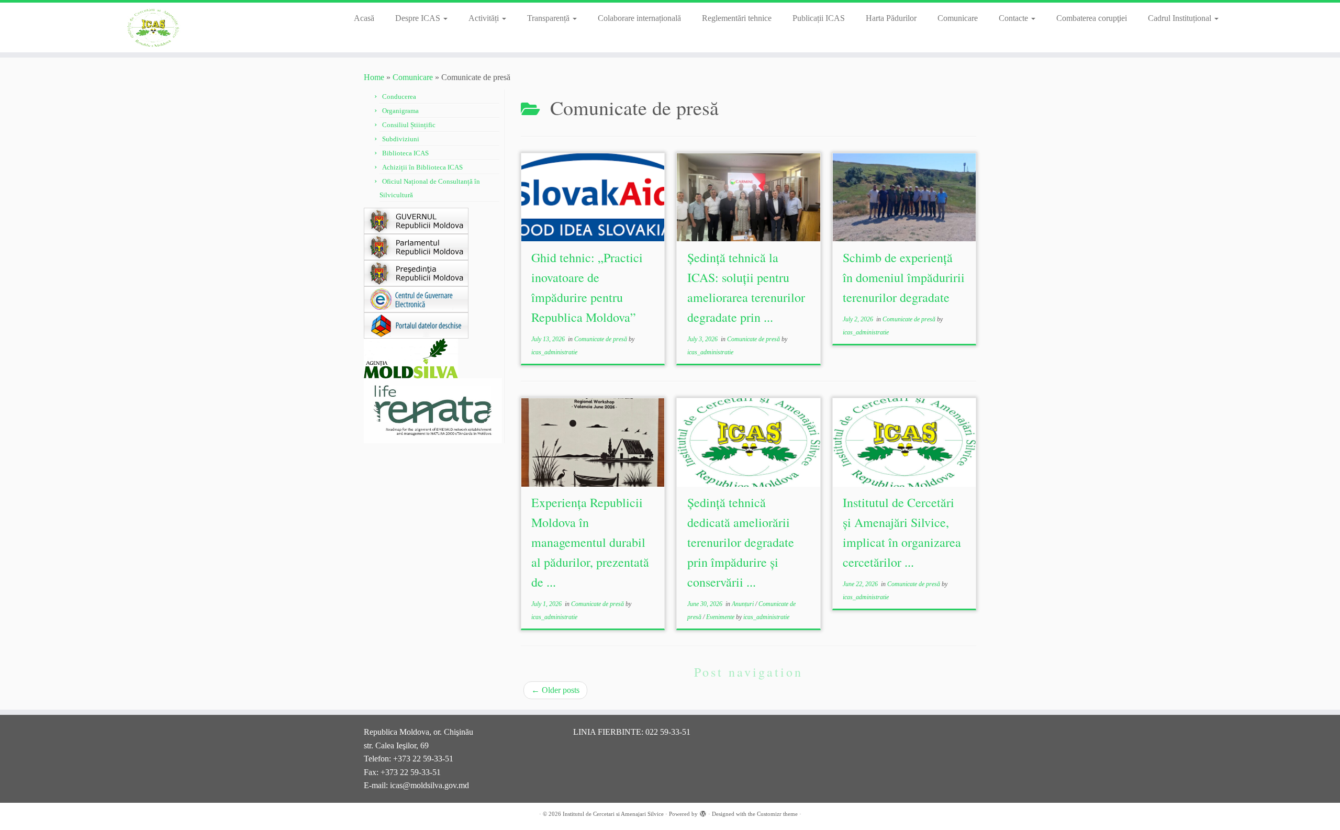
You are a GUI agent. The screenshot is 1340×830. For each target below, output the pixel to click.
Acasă (364, 18)
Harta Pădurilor (891, 18)
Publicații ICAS (818, 18)
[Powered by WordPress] (703, 812)
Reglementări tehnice (737, 18)
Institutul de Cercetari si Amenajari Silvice (613, 814)
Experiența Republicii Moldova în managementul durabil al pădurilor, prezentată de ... (590, 542)
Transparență (549, 18)
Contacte (1014, 18)
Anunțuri (743, 604)
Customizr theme (777, 814)
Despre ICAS (418, 18)
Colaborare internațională (639, 18)
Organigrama (400, 111)
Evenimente (721, 617)
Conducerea (399, 96)
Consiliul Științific (409, 125)
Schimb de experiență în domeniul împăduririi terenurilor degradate (904, 277)
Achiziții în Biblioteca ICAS (422, 167)
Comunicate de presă (601, 339)
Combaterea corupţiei (1091, 18)
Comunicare (957, 18)
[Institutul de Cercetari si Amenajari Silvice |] (154, 27)
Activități (484, 18)
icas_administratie (554, 352)
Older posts (555, 690)
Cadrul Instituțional (1180, 18)
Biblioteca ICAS (405, 153)
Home (374, 77)
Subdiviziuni (400, 139)
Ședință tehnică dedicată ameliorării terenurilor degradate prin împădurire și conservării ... (740, 542)
